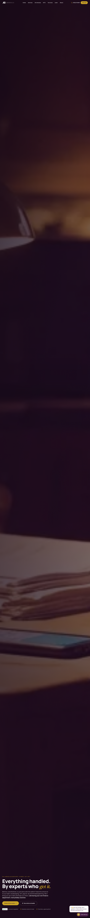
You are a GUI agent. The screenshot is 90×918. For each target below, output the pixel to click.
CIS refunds (38, 2)
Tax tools (50, 2)
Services (30, 2)
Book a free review (9, 903)
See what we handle (29, 903)
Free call (84, 2)
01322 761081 (76, 2)
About (61, 2)
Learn (56, 2)
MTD (44, 2)
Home (24, 2)
